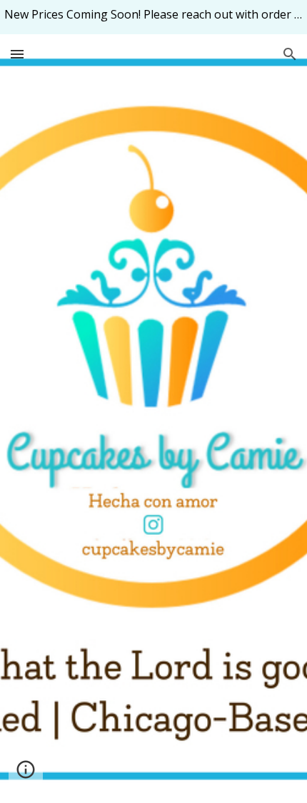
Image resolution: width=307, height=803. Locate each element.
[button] (17, 53)
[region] (153, 17)
